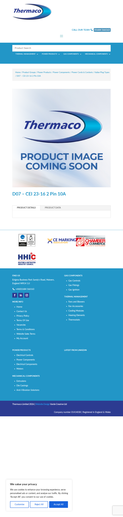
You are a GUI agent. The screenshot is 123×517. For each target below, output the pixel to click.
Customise (19, 504)
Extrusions (21, 381)
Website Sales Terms (25, 334)
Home (18, 72)
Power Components (61, 72)
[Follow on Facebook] (14, 295)
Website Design (43, 404)
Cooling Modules (76, 311)
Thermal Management (25, 54)
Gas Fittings (73, 285)
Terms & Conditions (25, 329)
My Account (22, 338)
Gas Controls (74, 281)
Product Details (26, 208)
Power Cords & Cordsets (82, 72)
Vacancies (21, 325)
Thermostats (74, 320)
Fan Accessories (75, 306)
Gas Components (71, 54)
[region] (39, 495)
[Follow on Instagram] (26, 295)
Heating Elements (76, 315)
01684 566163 (102, 30)
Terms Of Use (22, 320)
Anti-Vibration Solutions (27, 390)
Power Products (49, 54)
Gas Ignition (74, 290)
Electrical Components (26, 364)
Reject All (39, 504)
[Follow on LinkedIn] (20, 295)
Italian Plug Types (102, 72)
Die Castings (22, 386)
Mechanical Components (96, 54)
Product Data (53, 208)
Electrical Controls (24, 355)
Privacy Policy (22, 316)
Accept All (58, 504)
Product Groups (29, 72)
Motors (19, 369)
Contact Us (21, 311)
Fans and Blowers (76, 302)
